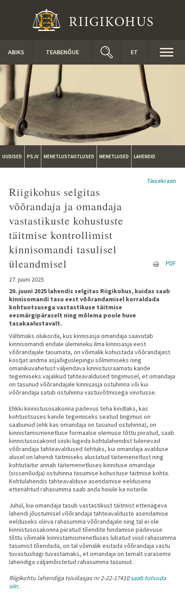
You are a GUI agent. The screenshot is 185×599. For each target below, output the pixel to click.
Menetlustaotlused (69, 156)
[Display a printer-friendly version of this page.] (155, 263)
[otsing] (106, 52)
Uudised (12, 156)
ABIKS (16, 52)
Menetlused (114, 156)
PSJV (33, 156)
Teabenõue (62, 52)
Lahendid (144, 156)
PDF (171, 263)
